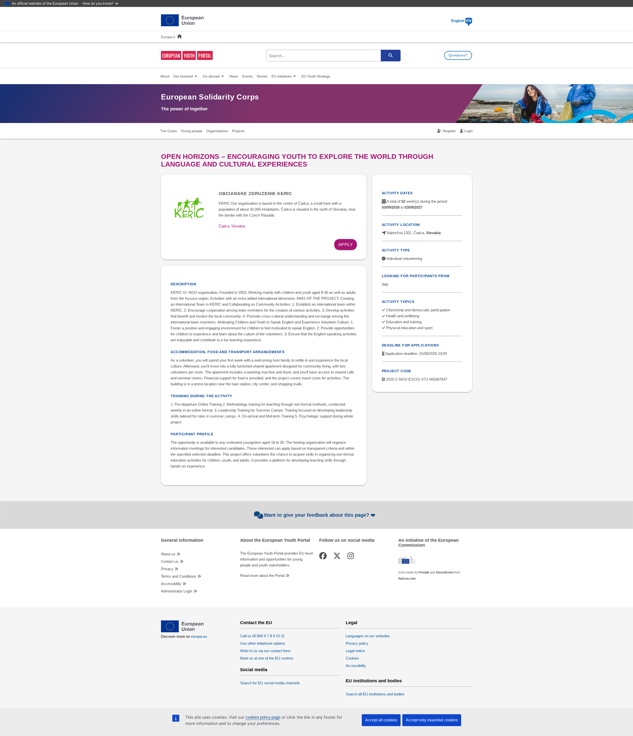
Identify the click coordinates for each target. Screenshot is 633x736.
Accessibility (171, 584)
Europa (166, 37)
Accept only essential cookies (432, 720)
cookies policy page (263, 717)
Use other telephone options (262, 643)
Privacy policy (357, 643)
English (461, 21)
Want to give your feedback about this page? (316, 515)
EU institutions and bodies (374, 681)
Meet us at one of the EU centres (266, 658)
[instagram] (351, 556)
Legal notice (355, 651)
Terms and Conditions (178, 576)
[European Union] (182, 631)
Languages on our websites (368, 636)
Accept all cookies (381, 720)
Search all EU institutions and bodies (375, 694)
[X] (338, 556)
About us (168, 554)
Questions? (458, 55)
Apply (345, 244)
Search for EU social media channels (270, 683)
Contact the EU (256, 622)
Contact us (170, 561)
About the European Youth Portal (275, 540)
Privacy (167, 569)
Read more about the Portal (262, 575)
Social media (253, 669)
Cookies (352, 658)
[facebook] (324, 556)
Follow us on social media (346, 540)
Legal (351, 622)
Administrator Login (176, 591)
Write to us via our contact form (265, 651)
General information (182, 540)
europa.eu (199, 636)
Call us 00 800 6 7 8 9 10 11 (262, 636)
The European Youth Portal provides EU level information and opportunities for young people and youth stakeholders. (276, 559)
